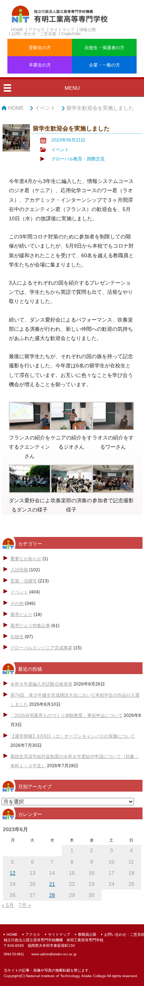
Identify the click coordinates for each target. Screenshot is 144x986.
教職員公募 (87, 934)
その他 (17, 603)
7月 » (24, 905)
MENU (72, 88)
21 (52, 884)
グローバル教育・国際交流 (77, 159)
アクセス (36, 29)
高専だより (21, 614)
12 (13, 873)
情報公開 (87, 29)
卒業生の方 (40, 65)
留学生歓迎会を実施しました (100, 108)
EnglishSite (71, 33)
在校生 (17, 636)
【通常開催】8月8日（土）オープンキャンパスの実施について (72, 736)
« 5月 (7, 905)
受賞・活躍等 (23, 581)
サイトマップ (62, 29)
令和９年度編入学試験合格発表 (41, 684)
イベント (45, 108)
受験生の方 (40, 47)
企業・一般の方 (104, 65)
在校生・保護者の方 (104, 47)
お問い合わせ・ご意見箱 (33, 33)
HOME (17, 29)
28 (52, 895)
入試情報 (19, 569)
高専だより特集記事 (30, 625)
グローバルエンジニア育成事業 (41, 647)
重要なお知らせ (25, 558)
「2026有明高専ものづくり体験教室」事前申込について (66, 715)
